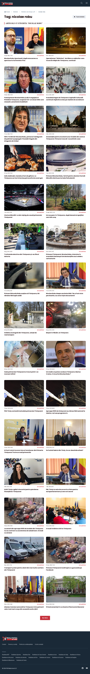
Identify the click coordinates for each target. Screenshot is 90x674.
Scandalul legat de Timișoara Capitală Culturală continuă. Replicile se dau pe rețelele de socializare (65, 99)
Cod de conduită (39, 644)
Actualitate (40, 55)
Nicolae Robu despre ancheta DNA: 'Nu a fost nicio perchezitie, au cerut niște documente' (64, 294)
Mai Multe (45, 618)
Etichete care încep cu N (28, 12)
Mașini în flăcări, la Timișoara (57, 333)
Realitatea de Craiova (45, 657)
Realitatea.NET (5, 654)
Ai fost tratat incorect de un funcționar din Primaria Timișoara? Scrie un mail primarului (23, 451)
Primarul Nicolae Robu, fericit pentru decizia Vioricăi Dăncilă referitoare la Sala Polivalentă (65, 177)
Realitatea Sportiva (16, 654)
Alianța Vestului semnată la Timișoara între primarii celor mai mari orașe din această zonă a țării (24, 608)
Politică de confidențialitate (26, 644)
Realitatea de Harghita (70, 657)
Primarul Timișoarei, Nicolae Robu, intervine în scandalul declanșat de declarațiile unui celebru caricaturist (64, 256)
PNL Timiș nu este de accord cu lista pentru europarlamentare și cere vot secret (62, 490)
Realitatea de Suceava (57, 657)
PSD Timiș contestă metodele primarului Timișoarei (23, 411)
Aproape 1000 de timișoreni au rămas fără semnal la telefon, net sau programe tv (65, 412)
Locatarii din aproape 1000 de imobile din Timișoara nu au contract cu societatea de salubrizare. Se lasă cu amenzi (23, 531)
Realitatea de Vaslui (21, 660)
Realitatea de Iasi (52, 654)
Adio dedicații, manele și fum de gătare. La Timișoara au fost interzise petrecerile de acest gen (23, 177)
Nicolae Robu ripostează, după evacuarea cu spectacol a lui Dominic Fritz (21, 59)
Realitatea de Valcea (75, 654)
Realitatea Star (26, 654)
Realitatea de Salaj (63, 654)
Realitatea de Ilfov (33, 657)
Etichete (15, 12)
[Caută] (81, 3)
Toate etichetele (80, 17)
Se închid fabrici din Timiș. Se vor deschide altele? (64, 450)
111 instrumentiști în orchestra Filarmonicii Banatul (65, 607)
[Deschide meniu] (87, 3)
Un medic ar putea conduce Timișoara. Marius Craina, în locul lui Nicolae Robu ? (63, 373)
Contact (4, 644)
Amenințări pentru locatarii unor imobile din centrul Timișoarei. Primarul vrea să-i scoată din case (65, 138)
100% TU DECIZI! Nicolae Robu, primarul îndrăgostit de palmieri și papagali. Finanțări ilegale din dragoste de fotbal (23, 139)
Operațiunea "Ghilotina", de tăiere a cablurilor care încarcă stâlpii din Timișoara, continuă (65, 59)
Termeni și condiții (12, 644)
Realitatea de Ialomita (21, 657)
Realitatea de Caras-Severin (39, 654)
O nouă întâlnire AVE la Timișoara (58, 529)
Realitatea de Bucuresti (8, 657)
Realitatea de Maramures (8, 660)
